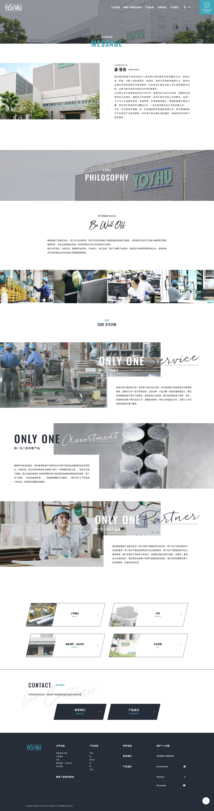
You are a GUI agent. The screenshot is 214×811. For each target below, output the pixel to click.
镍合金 (92, 760)
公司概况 (59, 756)
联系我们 (80, 712)
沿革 (58, 760)
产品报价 (174, 7)
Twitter (160, 777)
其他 (91, 769)
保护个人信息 (163, 746)
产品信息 (149, 7)
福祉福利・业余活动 (64, 763)
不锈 (91, 753)
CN (189, 7)
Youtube (161, 785)
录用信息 (162, 7)
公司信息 (115, 7)
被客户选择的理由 (133, 7)
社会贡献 (59, 766)
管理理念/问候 (61, 753)
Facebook (162, 766)
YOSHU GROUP (165, 756)
